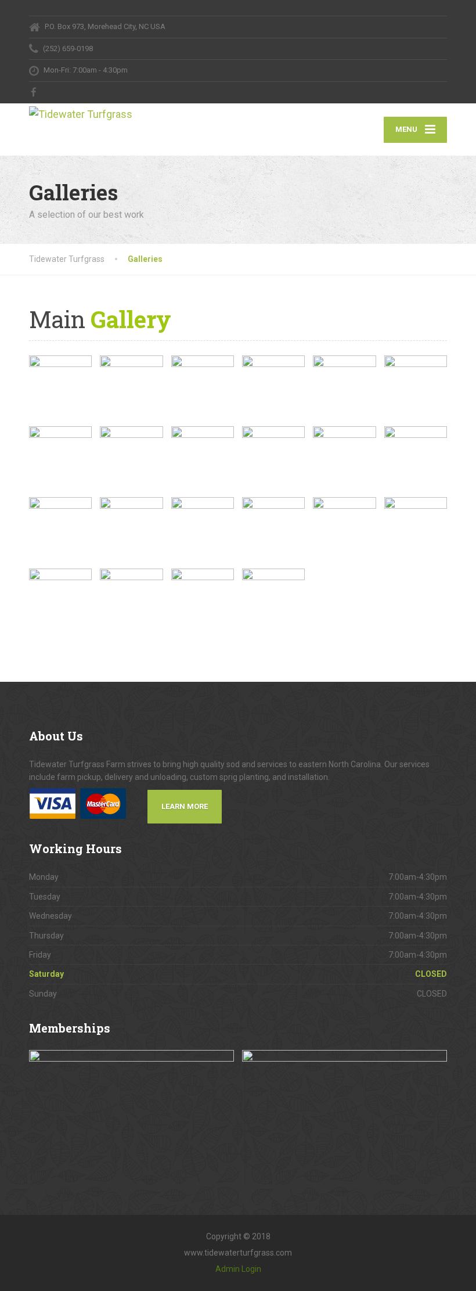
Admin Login (238, 1269)
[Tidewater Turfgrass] (101, 113)
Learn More (184, 806)
